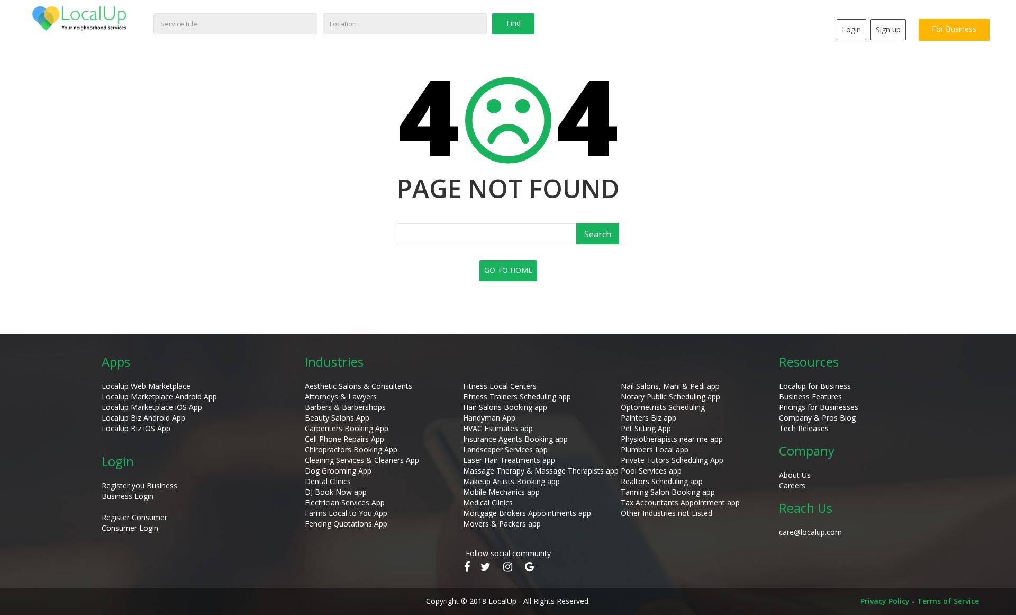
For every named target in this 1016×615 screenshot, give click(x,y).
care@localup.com (810, 532)
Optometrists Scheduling (663, 407)
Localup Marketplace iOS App (152, 407)
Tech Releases (804, 428)
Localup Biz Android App (143, 418)
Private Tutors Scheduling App (672, 460)
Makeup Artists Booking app (511, 481)
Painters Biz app (648, 418)
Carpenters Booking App (346, 428)
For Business (954, 29)
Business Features (810, 396)
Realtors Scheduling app (662, 481)
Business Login (127, 496)
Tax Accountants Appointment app (680, 502)
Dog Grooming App (338, 471)
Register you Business (139, 485)
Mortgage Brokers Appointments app (527, 513)
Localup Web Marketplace (146, 386)
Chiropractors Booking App (351, 449)
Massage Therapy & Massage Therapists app (541, 471)
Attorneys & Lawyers (341, 396)
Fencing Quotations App (346, 524)
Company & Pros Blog (817, 418)
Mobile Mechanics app (501, 492)
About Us (795, 475)
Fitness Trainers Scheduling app (517, 396)
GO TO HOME (508, 270)
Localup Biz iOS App (136, 428)
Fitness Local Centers (500, 386)
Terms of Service (948, 601)
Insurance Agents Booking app (515, 439)
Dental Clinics (328, 481)
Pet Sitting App (646, 428)
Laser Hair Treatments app (509, 460)
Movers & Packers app (502, 524)
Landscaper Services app (505, 449)
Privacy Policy (885, 601)
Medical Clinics (488, 502)
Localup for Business (815, 386)
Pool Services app (651, 471)
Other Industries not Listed (666, 513)
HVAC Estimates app (498, 428)
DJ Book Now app (336, 492)
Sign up (888, 29)
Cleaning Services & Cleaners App (362, 460)
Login (851, 29)
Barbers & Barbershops (345, 407)
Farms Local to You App (346, 513)
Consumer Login (130, 528)
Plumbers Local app (654, 449)
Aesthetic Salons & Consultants (358, 386)
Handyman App (489, 418)
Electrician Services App (345, 502)
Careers (792, 485)
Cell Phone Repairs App (344, 439)
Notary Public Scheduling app (670, 396)
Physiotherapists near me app (672, 439)
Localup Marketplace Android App (159, 396)
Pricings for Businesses (818, 407)
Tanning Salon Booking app (668, 492)
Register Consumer (134, 517)
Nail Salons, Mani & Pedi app (670, 386)
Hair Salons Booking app (505, 407)
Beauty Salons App (337, 418)
